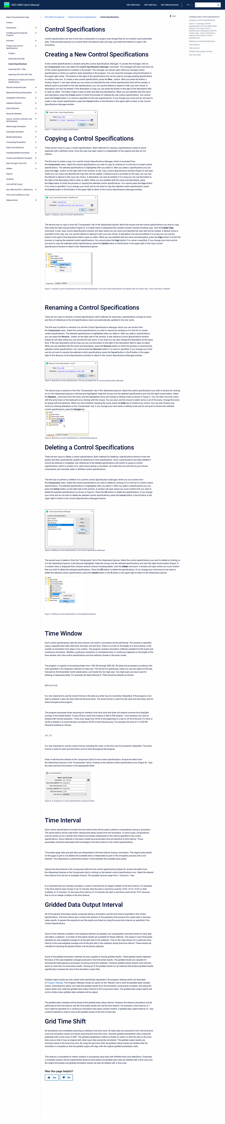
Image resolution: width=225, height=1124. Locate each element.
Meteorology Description (16, 126)
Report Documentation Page (17, 17)
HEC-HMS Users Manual (25, 4)
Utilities (9, 168)
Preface (9, 22)
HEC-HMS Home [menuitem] (133, 5)
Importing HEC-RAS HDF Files (20, 74)
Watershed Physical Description (19, 93)
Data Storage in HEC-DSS (16, 163)
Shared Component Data (16, 87)
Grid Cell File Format (14, 184)
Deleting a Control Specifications (202, 41)
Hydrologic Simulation (15, 132)
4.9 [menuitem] (188, 5)
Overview (10, 41)
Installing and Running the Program (16, 34)
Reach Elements (12, 108)
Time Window (194, 45)
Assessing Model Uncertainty (18, 153)
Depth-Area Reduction (15, 147)
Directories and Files (16, 59)
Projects (11, 53)
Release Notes (12, 200)
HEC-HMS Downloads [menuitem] (170, 5)
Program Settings (55, 983)
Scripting (9, 179)
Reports (9, 174)
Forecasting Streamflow (16, 142)
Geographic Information (16, 98)
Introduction (11, 28)
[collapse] (35, 45)
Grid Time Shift (195, 55)
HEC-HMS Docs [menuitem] (150, 5)
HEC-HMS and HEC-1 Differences (19, 190)
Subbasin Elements (14, 103)
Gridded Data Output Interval (200, 51)
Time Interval (194, 48)
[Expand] (35, 27)
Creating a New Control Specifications (204, 17)
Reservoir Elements (14, 114)
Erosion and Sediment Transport (19, 158)
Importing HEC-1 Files (17, 69)
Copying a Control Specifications (202, 20)
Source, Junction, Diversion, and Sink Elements (19, 120)
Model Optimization (14, 137)
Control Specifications (17, 64)
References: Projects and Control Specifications (21, 81)
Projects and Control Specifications (14, 47)
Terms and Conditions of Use (17, 195)
